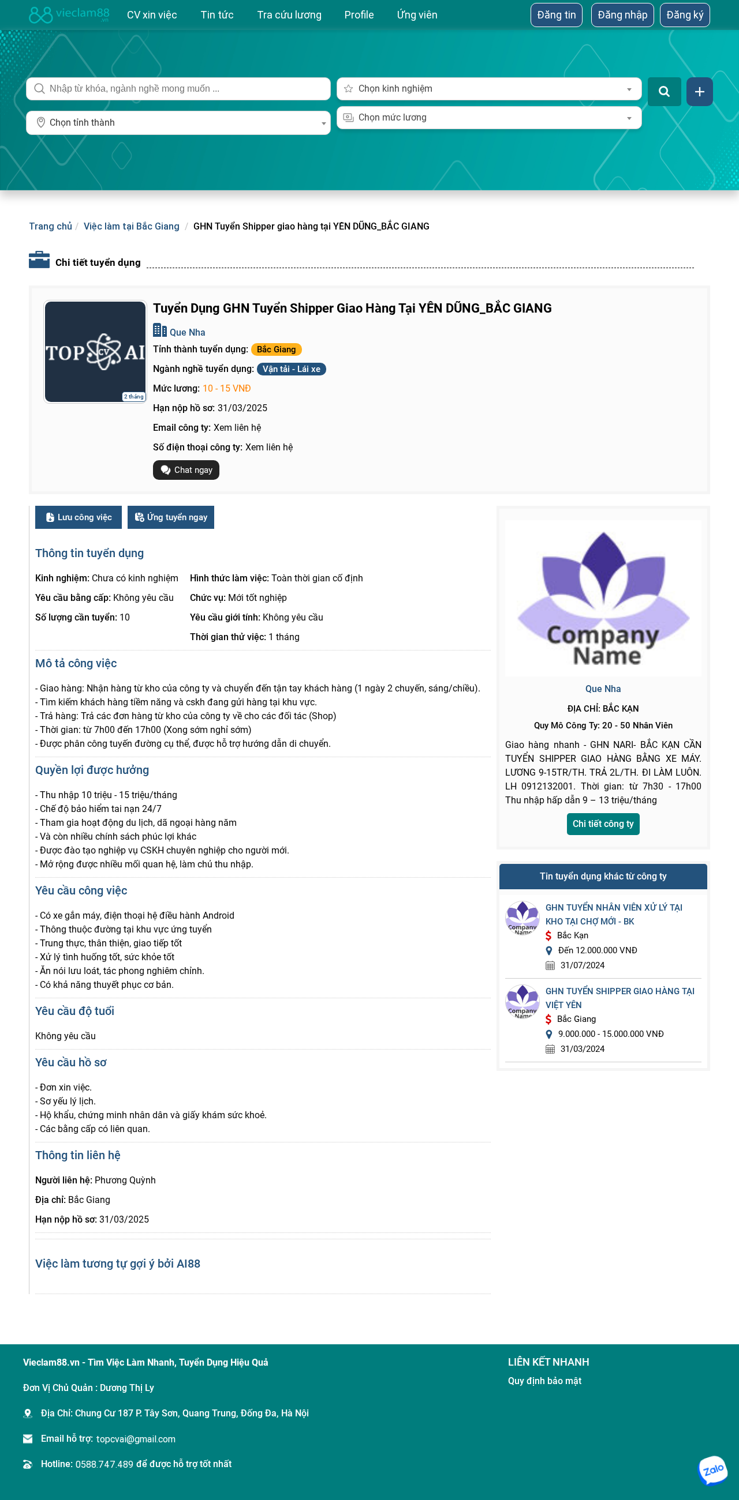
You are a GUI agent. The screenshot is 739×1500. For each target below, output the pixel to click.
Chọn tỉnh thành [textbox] (82, 122)
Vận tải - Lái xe (291, 369)
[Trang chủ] (69, 15)
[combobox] (178, 122)
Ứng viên (417, 14)
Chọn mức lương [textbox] (393, 117)
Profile (359, 14)
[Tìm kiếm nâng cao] (699, 91)
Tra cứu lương (289, 14)
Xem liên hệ (237, 427)
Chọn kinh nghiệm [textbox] (395, 88)
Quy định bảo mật (544, 1380)
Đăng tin (556, 14)
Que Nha (188, 332)
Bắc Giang (276, 349)
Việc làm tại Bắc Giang (132, 226)
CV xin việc (152, 14)
